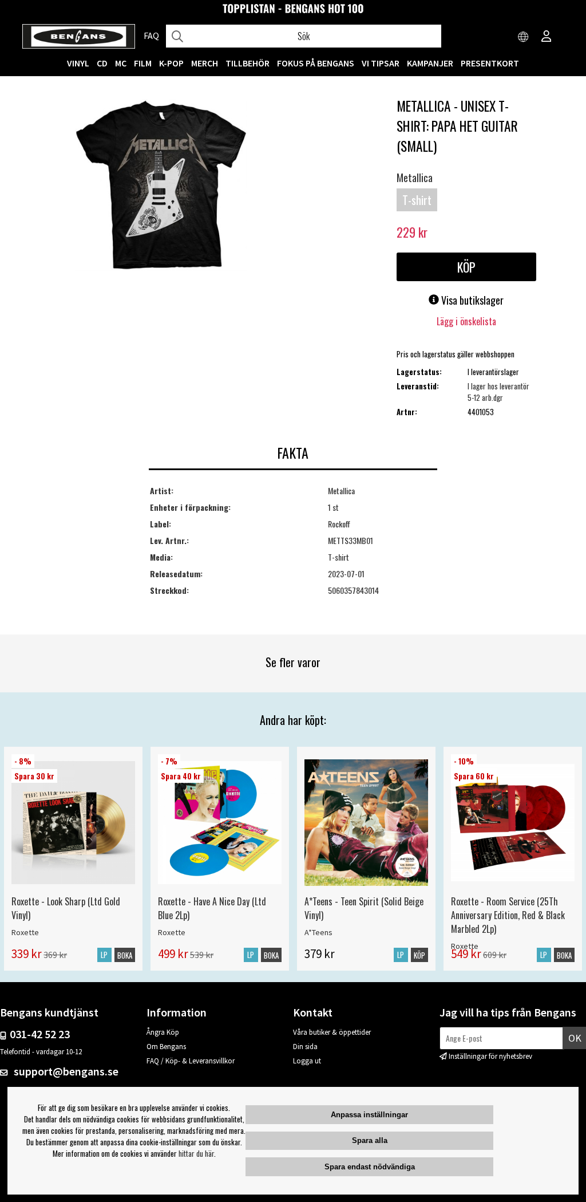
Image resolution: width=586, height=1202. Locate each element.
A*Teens (318, 932)
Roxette (25, 932)
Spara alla (369, 1140)
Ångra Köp (162, 1032)
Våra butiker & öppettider (332, 1032)
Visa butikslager (471, 300)
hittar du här (196, 1153)
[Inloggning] (546, 37)
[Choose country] (523, 37)
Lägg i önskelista (466, 321)
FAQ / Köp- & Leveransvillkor (190, 1061)
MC (120, 63)
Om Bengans (166, 1046)
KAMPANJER (430, 63)
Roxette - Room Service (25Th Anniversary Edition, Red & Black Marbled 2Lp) (508, 915)
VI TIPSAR (380, 63)
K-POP (171, 63)
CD (102, 63)
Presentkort (490, 63)
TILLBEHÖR (247, 63)
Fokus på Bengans (315, 63)
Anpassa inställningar (369, 1114)
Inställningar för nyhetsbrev (490, 1056)
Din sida (305, 1046)
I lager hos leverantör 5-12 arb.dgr (498, 391)
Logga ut (307, 1061)
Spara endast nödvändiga (369, 1166)
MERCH (204, 63)
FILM (143, 63)
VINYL (78, 63)
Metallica (415, 177)
